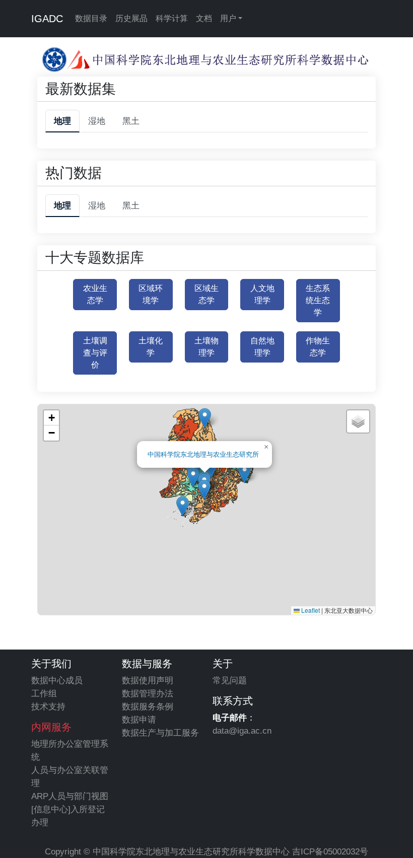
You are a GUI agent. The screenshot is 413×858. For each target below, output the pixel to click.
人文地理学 (262, 294)
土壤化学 (151, 346)
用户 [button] (228, 18)
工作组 (44, 693)
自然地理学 (262, 346)
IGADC (47, 18)
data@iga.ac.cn (242, 731)
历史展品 (131, 18)
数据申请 (139, 719)
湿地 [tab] (96, 121)
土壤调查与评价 (95, 352)
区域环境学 (151, 294)
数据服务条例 (147, 706)
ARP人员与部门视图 (69, 796)
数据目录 (91, 18)
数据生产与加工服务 (160, 733)
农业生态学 (95, 294)
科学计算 (172, 18)
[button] (193, 477)
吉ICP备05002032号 (330, 851)
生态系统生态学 (318, 300)
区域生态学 (206, 294)
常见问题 (230, 680)
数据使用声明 (147, 680)
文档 (204, 18)
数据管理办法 (147, 693)
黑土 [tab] (131, 121)
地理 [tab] (62, 121)
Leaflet (310, 610)
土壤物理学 (206, 346)
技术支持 (48, 706)
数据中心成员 (57, 680)
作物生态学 (318, 346)
